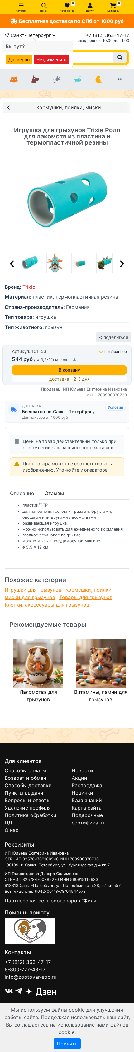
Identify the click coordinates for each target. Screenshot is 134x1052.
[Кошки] (14, 79)
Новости (82, 770)
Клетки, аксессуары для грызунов (47, 605)
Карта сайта (87, 808)
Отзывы (54, 493)
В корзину (69, 369)
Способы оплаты (25, 770)
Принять (67, 1044)
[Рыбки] (77, 79)
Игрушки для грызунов (33, 590)
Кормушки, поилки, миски (68, 107)
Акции (79, 778)
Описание (22, 493)
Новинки (82, 793)
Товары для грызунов (85, 597)
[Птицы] (98, 79)
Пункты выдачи (24, 793)
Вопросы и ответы (27, 800)
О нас (11, 830)
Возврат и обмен (25, 778)
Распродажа (87, 785)
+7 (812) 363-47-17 (107, 35)
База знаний (87, 800)
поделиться (115, 337)
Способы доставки (28, 785)
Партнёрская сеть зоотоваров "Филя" (51, 900)
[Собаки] (35, 79)
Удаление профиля (28, 808)
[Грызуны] (56, 79)
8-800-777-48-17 (25, 969)
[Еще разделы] (120, 79)
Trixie (28, 287)
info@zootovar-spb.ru (30, 977)
